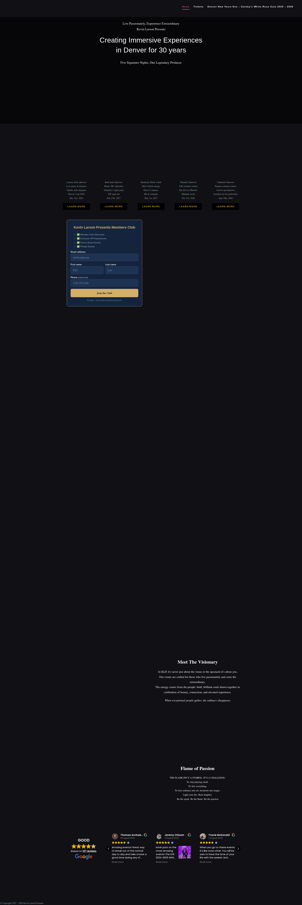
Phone (79, 277)
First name (76, 264)
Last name (110, 264)
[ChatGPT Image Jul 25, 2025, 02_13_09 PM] (151, 69)
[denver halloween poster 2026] (188, 127)
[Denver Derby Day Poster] (151, 127)
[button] (238, 848)
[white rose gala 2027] (76, 127)
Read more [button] (118, 862)
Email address (78, 252)
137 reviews (89, 851)
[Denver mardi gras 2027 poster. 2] (114, 127)
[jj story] (225, 127)
